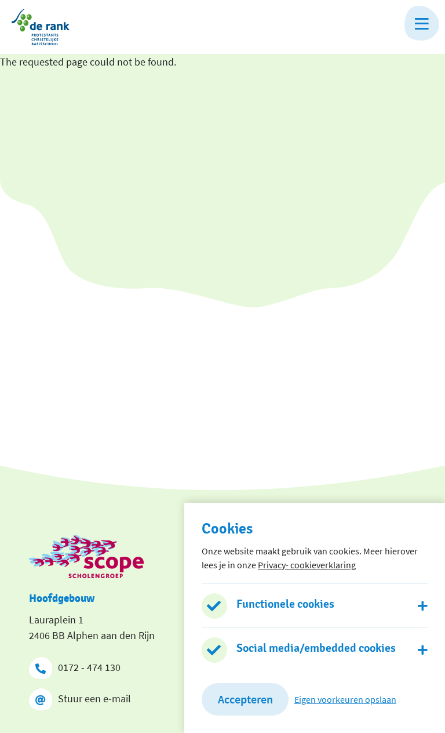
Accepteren (245, 699)
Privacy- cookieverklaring (307, 565)
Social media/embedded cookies (316, 648)
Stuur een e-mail (94, 698)
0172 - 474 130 (89, 667)
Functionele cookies (285, 604)
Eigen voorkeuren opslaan (345, 699)
